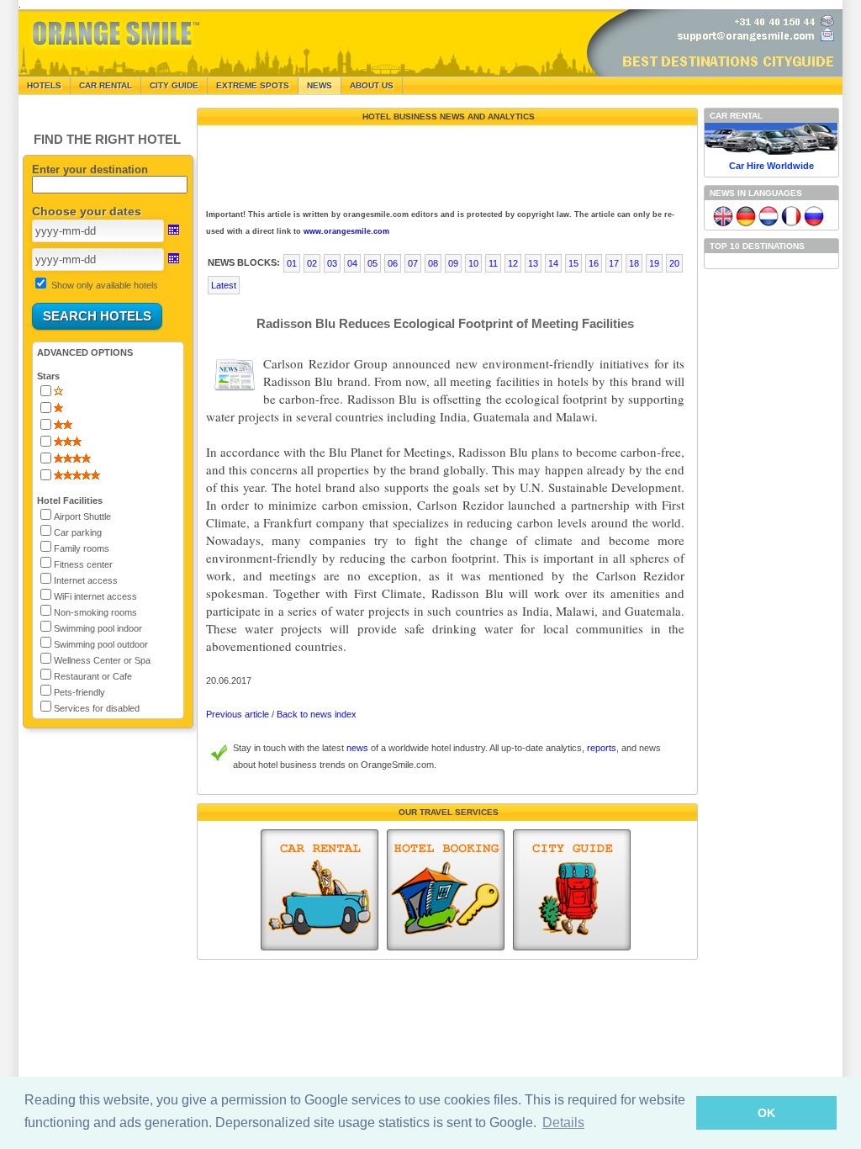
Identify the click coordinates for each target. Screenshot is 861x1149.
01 (292, 263)
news (357, 748)
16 (594, 263)
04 (352, 263)
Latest (223, 285)
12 (513, 263)
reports (601, 748)
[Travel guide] (572, 889)
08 (433, 263)
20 (674, 263)
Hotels (44, 85)
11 (493, 263)
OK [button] (766, 1113)
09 (453, 263)
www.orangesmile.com (346, 231)
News (319, 85)
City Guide (174, 85)
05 (372, 263)
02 (312, 263)
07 (413, 263)
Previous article (237, 714)
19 (654, 263)
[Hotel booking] (445, 889)
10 (473, 263)
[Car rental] (319, 889)
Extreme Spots (252, 85)
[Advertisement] (445, 163)
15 (573, 263)
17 (614, 263)
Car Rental (105, 85)
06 (393, 263)
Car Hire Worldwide (771, 166)
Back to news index (317, 714)
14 (553, 263)
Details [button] (563, 1122)
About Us (372, 85)
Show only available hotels (104, 285)
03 (332, 263)
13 (533, 263)
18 (634, 263)
